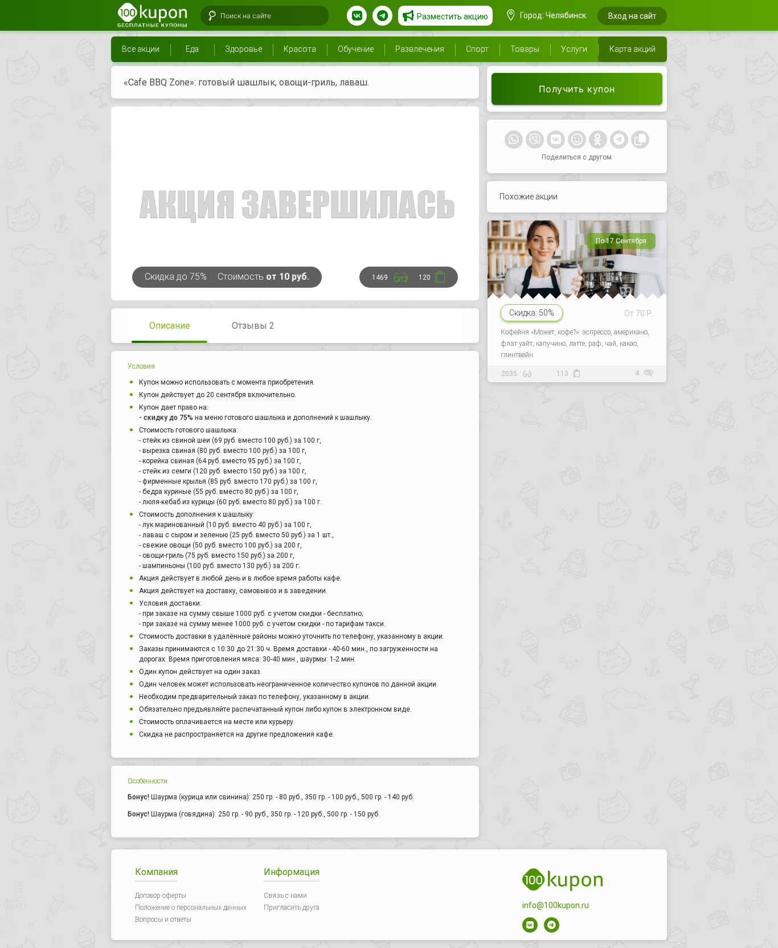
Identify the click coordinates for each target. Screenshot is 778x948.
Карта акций (632, 49)
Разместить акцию (452, 16)
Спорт (477, 49)
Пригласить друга (292, 908)
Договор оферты (160, 896)
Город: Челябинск (552, 15)
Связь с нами (285, 896)
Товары (524, 49)
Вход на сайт (632, 16)
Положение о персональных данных (191, 908)
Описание (169, 325)
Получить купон (577, 89)
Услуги (574, 49)
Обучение (356, 49)
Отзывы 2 (253, 325)
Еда (192, 49)
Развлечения (419, 49)
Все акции (140, 49)
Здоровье (243, 49)
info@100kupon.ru (555, 905)
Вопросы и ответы (163, 920)
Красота (300, 49)
